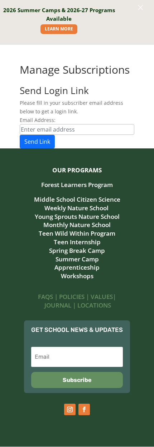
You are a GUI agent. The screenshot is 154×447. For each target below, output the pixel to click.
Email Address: (38, 120)
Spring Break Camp (77, 250)
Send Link (37, 142)
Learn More (59, 29)
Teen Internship (77, 242)
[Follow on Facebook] (84, 409)
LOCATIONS (94, 305)
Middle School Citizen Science (77, 199)
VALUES (102, 297)
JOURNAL (57, 305)
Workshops (77, 276)
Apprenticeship (77, 267)
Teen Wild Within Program (77, 233)
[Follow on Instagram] (70, 409)
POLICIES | (75, 297)
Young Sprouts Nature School (77, 216)
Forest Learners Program (77, 185)
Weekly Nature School (77, 208)
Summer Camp (77, 259)
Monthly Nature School (77, 225)
